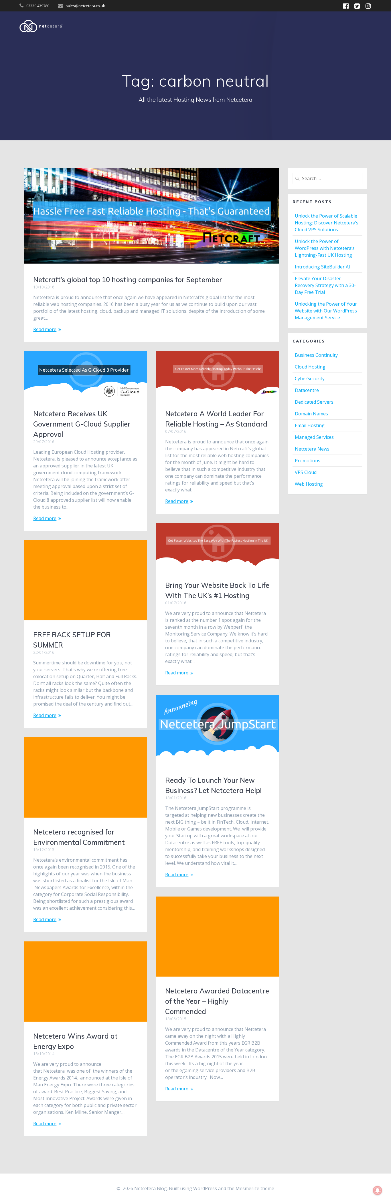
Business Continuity (316, 355)
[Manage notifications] (377, 1190)
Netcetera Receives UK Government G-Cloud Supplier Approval (82, 424)
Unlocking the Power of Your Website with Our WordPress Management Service (326, 311)
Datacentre (307, 390)
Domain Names (311, 414)
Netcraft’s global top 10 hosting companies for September (127, 279)
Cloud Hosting (310, 367)
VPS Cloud (306, 472)
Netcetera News (312, 449)
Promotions (307, 460)
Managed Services (314, 437)
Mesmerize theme (255, 1188)
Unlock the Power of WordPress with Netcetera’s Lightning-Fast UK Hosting (325, 248)
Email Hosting (310, 425)
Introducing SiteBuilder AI (322, 267)
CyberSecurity (310, 378)
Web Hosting (309, 484)
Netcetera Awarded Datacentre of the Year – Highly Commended (217, 1001)
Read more (44, 329)
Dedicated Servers (314, 402)
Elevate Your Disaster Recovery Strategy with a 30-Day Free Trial (325, 285)
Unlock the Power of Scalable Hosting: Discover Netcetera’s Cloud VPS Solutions (326, 223)
